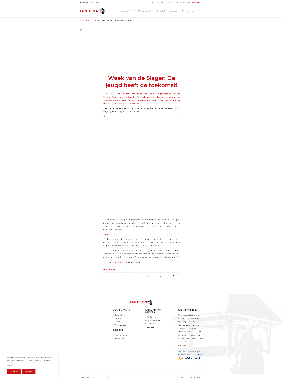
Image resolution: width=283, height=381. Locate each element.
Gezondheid (119, 315)
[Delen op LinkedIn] (160, 276)
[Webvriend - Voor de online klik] (190, 358)
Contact (150, 327)
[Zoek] (200, 10)
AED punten (152, 317)
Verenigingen (120, 325)
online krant (121, 262)
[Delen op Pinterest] (148, 276)
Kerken (117, 318)
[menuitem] (152, 2)
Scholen (118, 322)
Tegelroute (119, 338)
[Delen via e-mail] (173, 276)
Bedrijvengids (197, 2)
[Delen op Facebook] (109, 276)
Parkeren (151, 324)
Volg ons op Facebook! (91, 2)
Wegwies (160, 2)
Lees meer (28, 371)
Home (82, 20)
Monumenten (120, 335)
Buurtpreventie (153, 320)
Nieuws (152, 2)
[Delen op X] (122, 276)
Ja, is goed (14, 371)
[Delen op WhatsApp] (135, 276)
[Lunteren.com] (92, 10)
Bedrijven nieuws (183, 2)
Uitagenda (170, 2)
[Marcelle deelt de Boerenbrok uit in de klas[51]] (141, 50)
